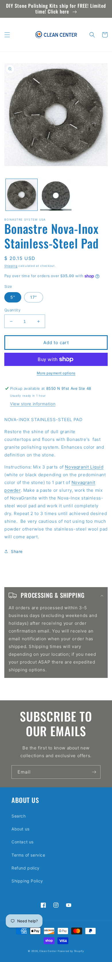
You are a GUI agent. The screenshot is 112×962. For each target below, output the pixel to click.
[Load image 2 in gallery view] (56, 195)
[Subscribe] (94, 772)
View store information (32, 403)
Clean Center (48, 951)
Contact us (22, 841)
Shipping (11, 265)
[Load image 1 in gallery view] (21, 195)
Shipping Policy (27, 880)
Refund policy (25, 867)
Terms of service (28, 855)
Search (18, 815)
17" (33, 297)
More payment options (56, 373)
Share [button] (17, 551)
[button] (7, 34)
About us (20, 828)
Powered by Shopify (71, 951)
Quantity (12, 310)
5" (12, 297)
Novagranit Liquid (84, 467)
